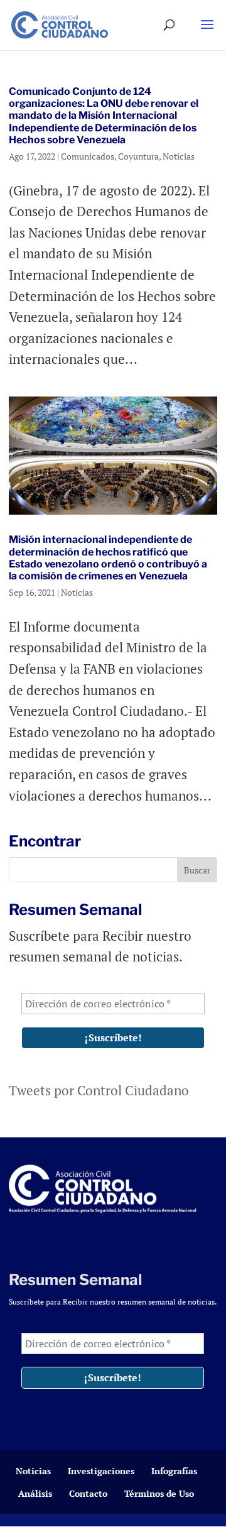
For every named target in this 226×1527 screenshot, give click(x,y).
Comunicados (87, 156)
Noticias (179, 156)
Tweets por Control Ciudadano (99, 1090)
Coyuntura (138, 156)
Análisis (35, 1493)
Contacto (88, 1493)
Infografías (174, 1471)
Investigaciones (101, 1471)
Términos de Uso (159, 1493)
